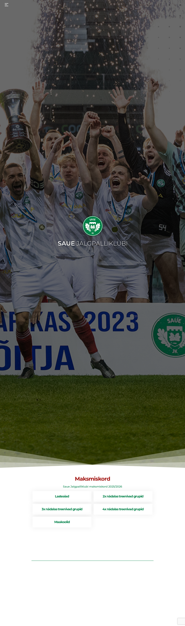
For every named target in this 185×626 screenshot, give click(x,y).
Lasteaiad (62, 496)
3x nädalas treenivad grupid (62, 509)
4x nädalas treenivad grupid (122, 509)
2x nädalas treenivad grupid (123, 496)
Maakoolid (62, 522)
